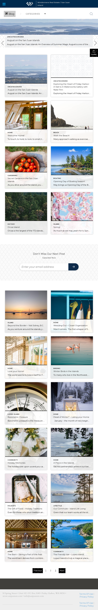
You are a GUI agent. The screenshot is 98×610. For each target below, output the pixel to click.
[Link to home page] (30, 4)
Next (62, 570)
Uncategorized (15, 37)
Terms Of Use (86, 582)
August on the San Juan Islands (23, 40)
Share (94, 54)
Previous (38, 570)
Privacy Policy (87, 585)
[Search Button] (91, 13)
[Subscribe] (73, 266)
